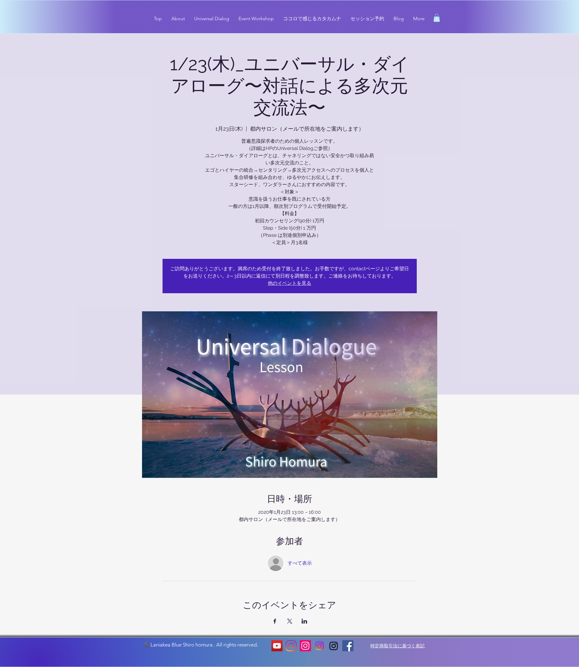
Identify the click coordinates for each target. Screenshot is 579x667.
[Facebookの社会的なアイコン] (347, 645)
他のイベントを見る (289, 283)
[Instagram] (291, 645)
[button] (436, 18)
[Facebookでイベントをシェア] (275, 621)
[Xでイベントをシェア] (290, 621)
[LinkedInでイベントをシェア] (304, 621)
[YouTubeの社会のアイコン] (277, 645)
